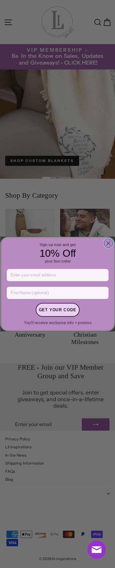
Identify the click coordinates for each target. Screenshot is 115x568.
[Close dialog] (108, 243)
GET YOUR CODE (57, 310)
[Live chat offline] (96, 549)
